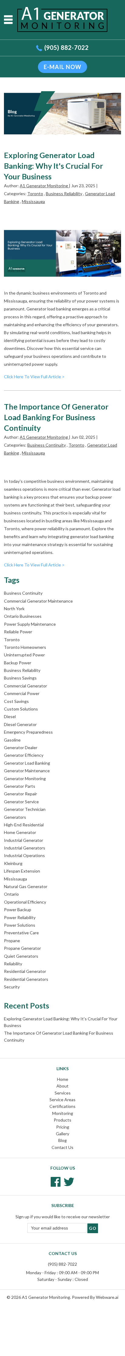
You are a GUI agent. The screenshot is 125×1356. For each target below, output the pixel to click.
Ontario (11, 894)
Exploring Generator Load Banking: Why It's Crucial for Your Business (53, 165)
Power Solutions (19, 925)
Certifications (62, 1106)
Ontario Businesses (23, 616)
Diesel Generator (20, 724)
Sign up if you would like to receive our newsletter (62, 1216)
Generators (15, 817)
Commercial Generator (25, 685)
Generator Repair (20, 793)
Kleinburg (13, 863)
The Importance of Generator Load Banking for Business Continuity (56, 417)
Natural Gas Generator (25, 886)
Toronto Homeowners (25, 647)
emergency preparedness (28, 732)
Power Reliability (19, 917)
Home (62, 1079)
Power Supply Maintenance (30, 624)
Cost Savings (16, 701)
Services (63, 1092)
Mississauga (33, 201)
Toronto (35, 193)
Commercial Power (21, 693)
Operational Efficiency (25, 902)
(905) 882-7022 (66, 47)
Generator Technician (25, 809)
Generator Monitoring (25, 778)
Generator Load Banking (27, 763)
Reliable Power (18, 631)
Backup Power (17, 662)
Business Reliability (64, 193)
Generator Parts (19, 786)
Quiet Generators (21, 956)
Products (62, 1120)
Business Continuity (46, 445)
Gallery (62, 1133)
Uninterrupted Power (24, 654)
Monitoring (62, 1113)
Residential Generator (25, 971)
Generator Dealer (20, 747)
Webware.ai (107, 1297)
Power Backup (17, 909)
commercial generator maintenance (38, 601)
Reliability (13, 963)
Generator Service (21, 801)
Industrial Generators (24, 847)
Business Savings (20, 677)
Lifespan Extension (22, 870)
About (62, 1085)
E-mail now (62, 67)
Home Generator (20, 832)
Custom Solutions (21, 708)
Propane (12, 940)
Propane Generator (22, 948)
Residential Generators (26, 979)
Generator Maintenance (27, 770)
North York (14, 608)
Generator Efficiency (23, 755)
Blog (62, 1140)
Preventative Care (21, 932)
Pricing (62, 1126)
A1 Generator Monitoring (46, 1297)
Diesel (10, 716)
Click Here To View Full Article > (34, 376)
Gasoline (12, 739)
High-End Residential (24, 824)
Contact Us (62, 1147)
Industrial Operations (24, 855)
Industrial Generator (23, 840)
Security (12, 986)
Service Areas (62, 1099)
